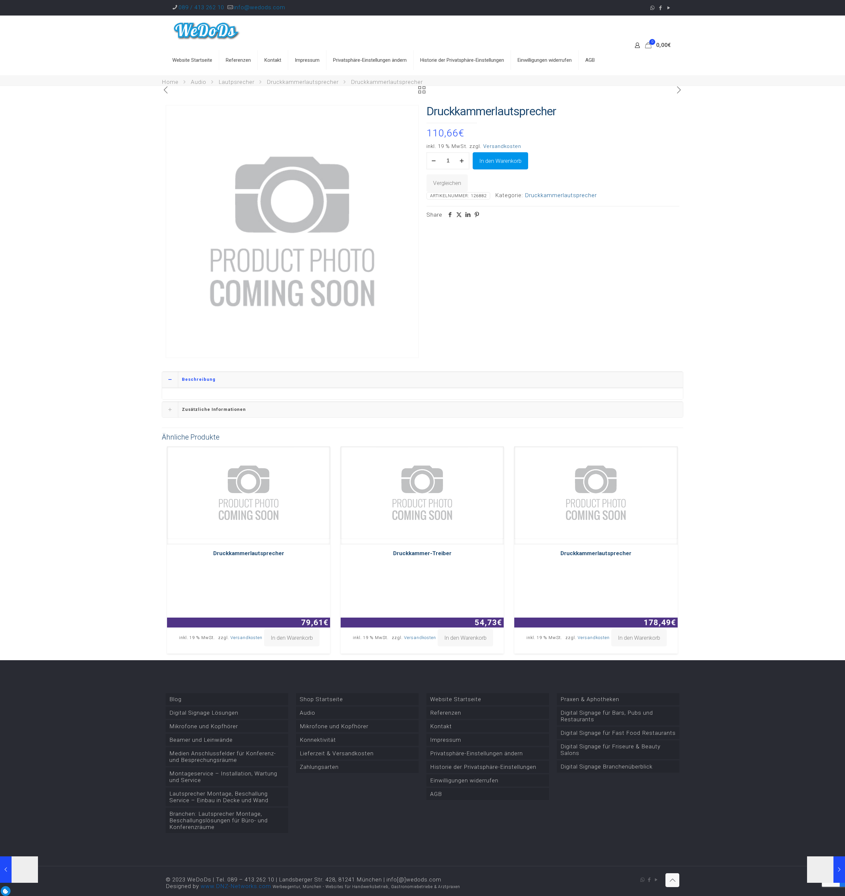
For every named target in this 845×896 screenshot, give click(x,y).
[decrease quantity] (434, 161)
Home (170, 82)
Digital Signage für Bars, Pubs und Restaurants (606, 716)
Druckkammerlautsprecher (303, 82)
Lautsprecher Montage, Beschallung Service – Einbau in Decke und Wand (218, 797)
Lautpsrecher (236, 82)
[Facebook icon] (660, 8)
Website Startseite (455, 699)
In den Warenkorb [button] (292, 637)
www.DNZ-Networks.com (236, 886)
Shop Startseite (321, 699)
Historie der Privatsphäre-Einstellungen (483, 767)
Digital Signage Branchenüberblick (606, 766)
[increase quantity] (462, 161)
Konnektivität (318, 739)
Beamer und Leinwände (201, 739)
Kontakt (441, 726)
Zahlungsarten (319, 767)
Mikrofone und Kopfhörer (203, 726)
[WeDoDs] (207, 30)
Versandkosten (502, 146)
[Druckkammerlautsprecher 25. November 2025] (826, 869)
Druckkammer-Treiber (422, 553)
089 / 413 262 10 (201, 7)
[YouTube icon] (668, 8)
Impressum (445, 739)
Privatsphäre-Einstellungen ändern (476, 753)
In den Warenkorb (500, 161)
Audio (198, 82)
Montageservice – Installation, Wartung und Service (223, 776)
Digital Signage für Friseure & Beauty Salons (610, 749)
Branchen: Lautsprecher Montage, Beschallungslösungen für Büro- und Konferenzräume (218, 820)
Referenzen (445, 712)
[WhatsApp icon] (652, 8)
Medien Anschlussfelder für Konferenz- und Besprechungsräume (222, 756)
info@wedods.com (259, 7)
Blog (175, 699)
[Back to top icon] (672, 880)
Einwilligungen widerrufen (464, 780)
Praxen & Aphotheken (589, 699)
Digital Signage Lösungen (203, 712)
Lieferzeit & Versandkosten (337, 753)
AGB (436, 794)
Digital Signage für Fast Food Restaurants (618, 733)
